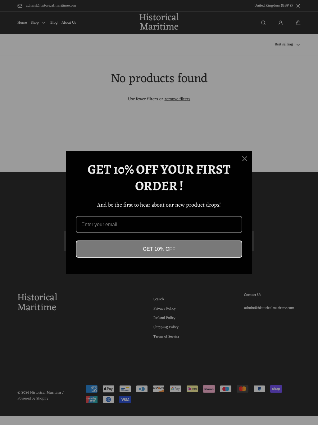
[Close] (244, 158)
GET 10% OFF (159, 249)
